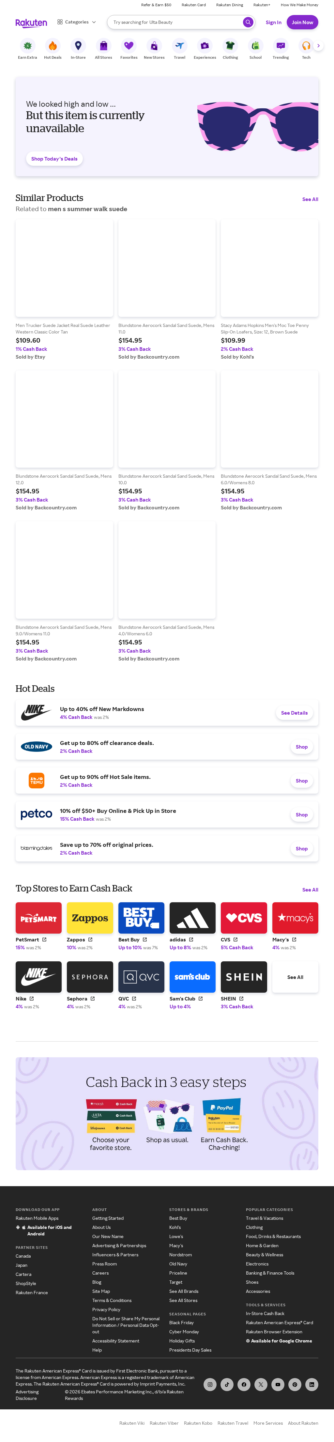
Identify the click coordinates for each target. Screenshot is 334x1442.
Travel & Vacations (264, 1218)
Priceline (178, 1273)
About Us (101, 1227)
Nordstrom (180, 1254)
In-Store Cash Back (265, 1313)
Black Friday (181, 1322)
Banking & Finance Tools (270, 1273)
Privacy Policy (106, 1309)
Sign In (273, 22)
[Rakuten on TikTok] (227, 1384)
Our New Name (108, 1236)
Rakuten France (32, 1292)
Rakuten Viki (131, 1423)
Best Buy (178, 1218)
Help (97, 1350)
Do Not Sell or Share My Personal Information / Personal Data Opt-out (125, 1325)
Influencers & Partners (115, 1254)
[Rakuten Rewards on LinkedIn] (311, 1384)
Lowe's (176, 1236)
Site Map (101, 1291)
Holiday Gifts (182, 1340)
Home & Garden (262, 1245)
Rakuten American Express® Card (279, 1322)
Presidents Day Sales (190, 1350)
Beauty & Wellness (264, 1254)
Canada (23, 1256)
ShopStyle (26, 1283)
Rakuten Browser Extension (274, 1331)
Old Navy (178, 1263)
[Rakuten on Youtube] (277, 1384)
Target (175, 1282)
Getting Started (108, 1218)
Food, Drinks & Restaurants (273, 1236)
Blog (96, 1282)
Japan (21, 1265)
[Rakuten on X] (260, 1384)
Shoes (252, 1282)
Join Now (302, 22)
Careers (100, 1273)
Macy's (176, 1245)
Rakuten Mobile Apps (37, 1218)
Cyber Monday (184, 1331)
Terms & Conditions (111, 1300)
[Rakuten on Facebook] (243, 1384)
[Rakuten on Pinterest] (294, 1384)
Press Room (104, 1263)
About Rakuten (303, 1423)
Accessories (258, 1291)
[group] (64, 289)
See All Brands (183, 1291)
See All (310, 199)
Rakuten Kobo (198, 1423)
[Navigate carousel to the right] (318, 45)
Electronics (257, 1263)
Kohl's (175, 1227)
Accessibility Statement (115, 1340)
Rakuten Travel (233, 1423)
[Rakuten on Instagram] (210, 1384)
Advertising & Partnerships (119, 1245)
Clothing (254, 1227)
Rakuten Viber (164, 1423)
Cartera (23, 1274)
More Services (268, 1423)
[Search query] (248, 22)
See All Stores (183, 1300)
